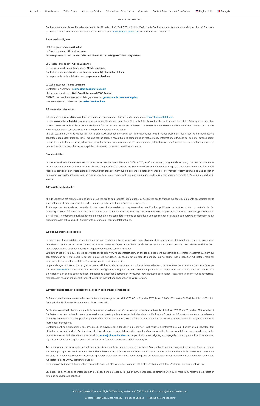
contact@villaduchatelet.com (89, 88)
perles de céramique (94, 101)
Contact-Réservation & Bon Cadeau (171, 11)
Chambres (50, 11)
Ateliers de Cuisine (91, 11)
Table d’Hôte (70, 11)
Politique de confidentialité (161, 397)
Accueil (34, 11)
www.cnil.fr (63, 269)
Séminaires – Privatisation (120, 11)
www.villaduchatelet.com (126, 31)
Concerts (143, 11)
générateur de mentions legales (120, 97)
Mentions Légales (134, 397)
